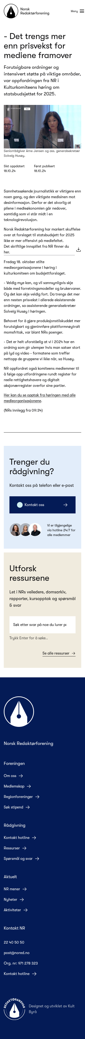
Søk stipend (13, 807)
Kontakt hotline (17, 838)
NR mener (12, 889)
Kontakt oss (34, 505)
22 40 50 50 (14, 942)
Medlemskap (14, 786)
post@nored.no (17, 953)
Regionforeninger (18, 797)
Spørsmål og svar (18, 859)
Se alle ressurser (55, 653)
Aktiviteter (12, 910)
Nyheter (10, 899)
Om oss (10, 776)
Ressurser (12, 848)
